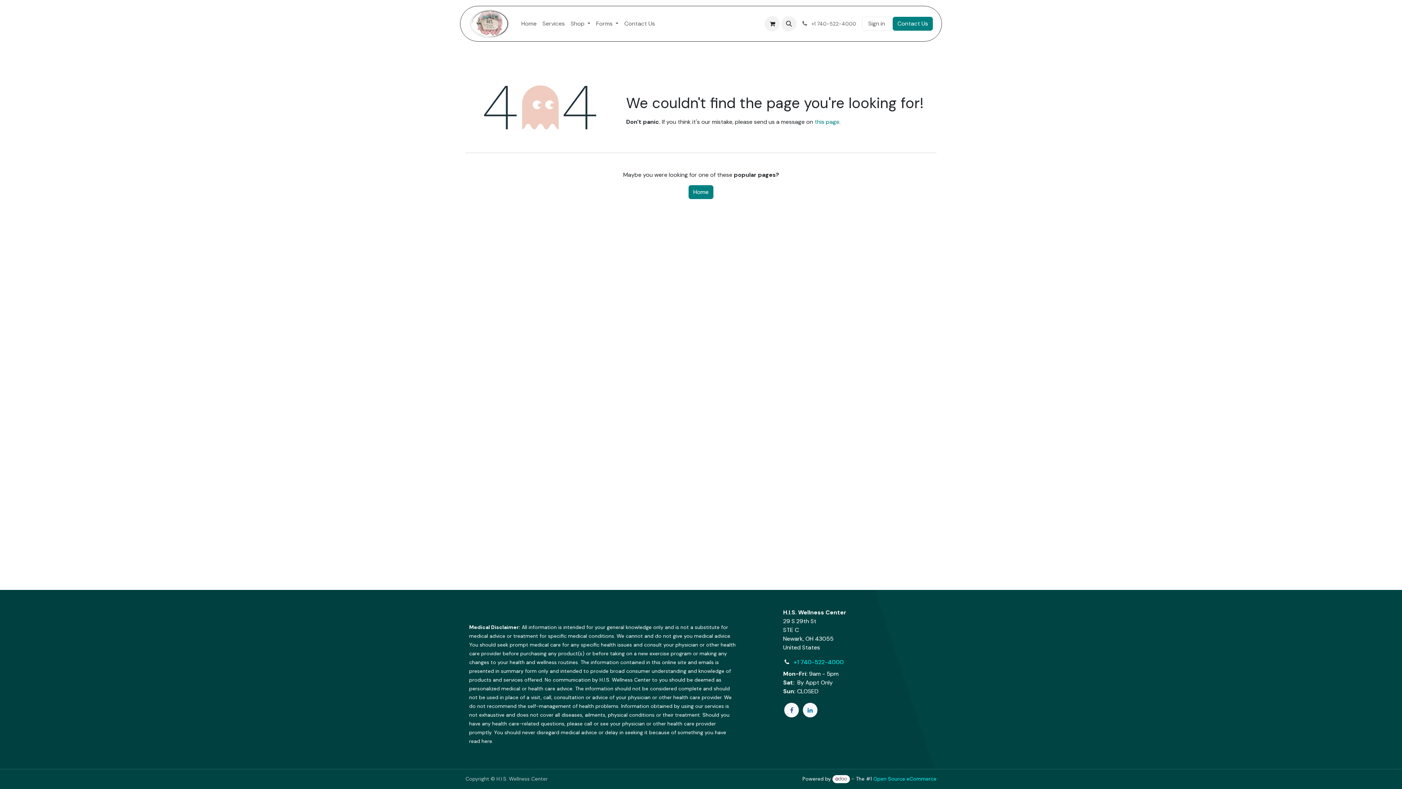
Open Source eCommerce (904, 778)
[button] (789, 23)
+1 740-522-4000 (819, 662)
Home (701, 192)
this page (827, 122)
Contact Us (912, 23)
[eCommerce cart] (772, 23)
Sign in (876, 23)
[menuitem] (529, 23)
